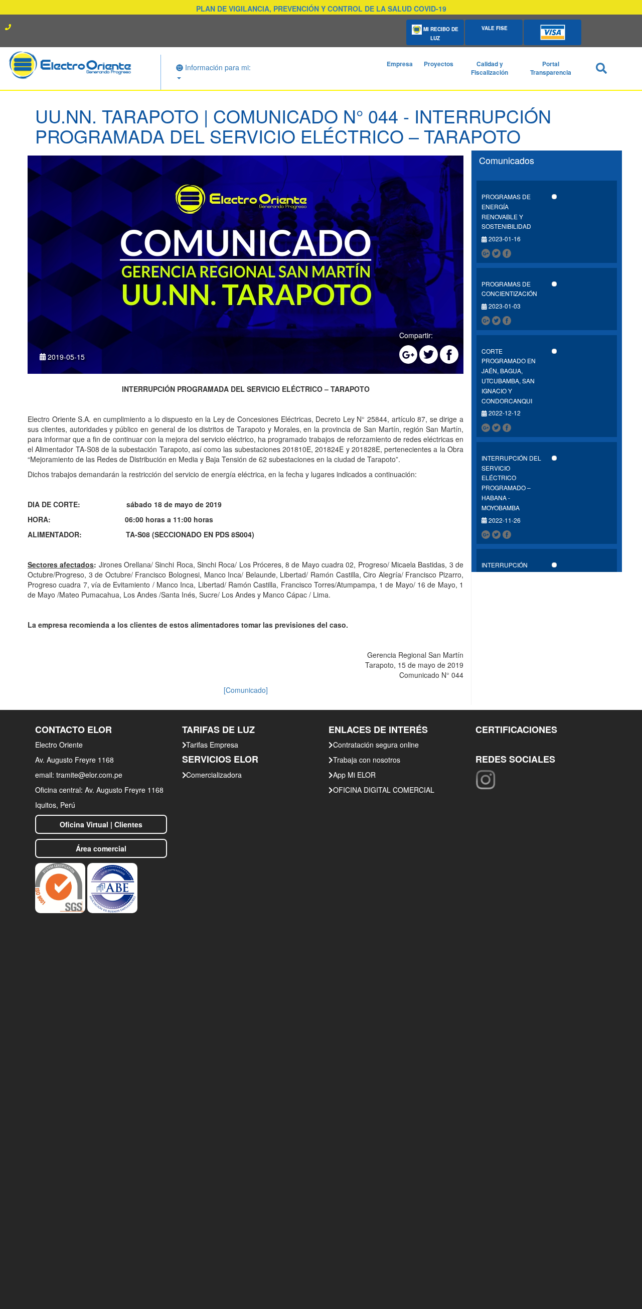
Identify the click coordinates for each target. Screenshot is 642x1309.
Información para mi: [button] (217, 67)
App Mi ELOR (354, 775)
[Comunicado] (246, 690)
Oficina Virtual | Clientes (101, 824)
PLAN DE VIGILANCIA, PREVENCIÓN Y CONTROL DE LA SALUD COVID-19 (321, 9)
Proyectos (438, 63)
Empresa (400, 63)
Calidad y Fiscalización (489, 68)
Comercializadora (214, 775)
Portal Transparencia (550, 68)
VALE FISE (494, 28)
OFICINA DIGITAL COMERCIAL (383, 790)
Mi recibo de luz (440, 34)
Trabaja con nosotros (366, 760)
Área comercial (101, 848)
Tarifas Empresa (212, 745)
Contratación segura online (376, 745)
